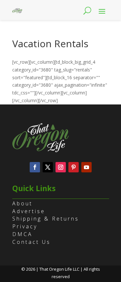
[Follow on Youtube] (86, 167)
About (22, 203)
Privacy (24, 226)
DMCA (22, 234)
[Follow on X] (48, 167)
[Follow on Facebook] (35, 167)
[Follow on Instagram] (60, 167)
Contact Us (31, 241)
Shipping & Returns (45, 218)
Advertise (28, 211)
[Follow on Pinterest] (73, 167)
